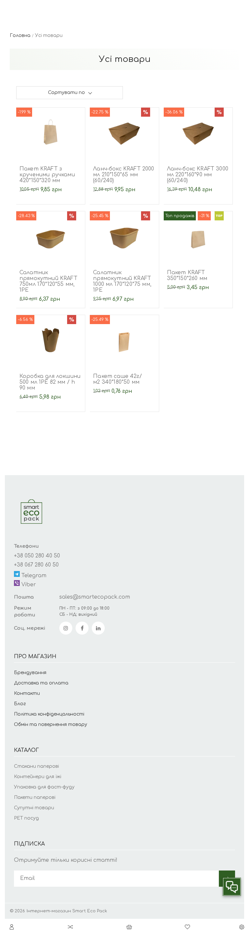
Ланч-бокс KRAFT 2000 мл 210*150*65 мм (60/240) (123, 174)
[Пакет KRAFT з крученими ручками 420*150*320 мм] (50, 132)
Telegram (33, 576)
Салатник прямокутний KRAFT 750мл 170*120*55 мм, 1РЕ (48, 281)
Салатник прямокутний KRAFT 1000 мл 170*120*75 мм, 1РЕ (122, 281)
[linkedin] (98, 628)
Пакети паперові (34, 797)
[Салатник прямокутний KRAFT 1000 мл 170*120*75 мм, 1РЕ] (124, 235)
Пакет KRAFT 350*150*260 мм (187, 275)
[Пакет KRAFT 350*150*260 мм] (198, 235)
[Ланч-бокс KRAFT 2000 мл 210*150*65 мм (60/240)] (124, 132)
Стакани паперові (36, 766)
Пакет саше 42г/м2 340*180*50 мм (117, 379)
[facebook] (82, 628)
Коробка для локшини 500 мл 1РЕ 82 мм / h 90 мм (49, 382)
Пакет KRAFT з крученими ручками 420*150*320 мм (47, 174)
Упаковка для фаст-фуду (44, 787)
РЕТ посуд (26, 818)
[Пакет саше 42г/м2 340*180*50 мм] (124, 339)
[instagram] (65, 628)
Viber (28, 585)
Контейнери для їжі (37, 776)
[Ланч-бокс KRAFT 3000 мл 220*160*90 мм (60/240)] (198, 132)
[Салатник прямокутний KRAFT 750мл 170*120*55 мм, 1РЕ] (50, 235)
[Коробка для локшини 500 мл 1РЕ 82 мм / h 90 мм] (50, 339)
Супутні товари (34, 807)
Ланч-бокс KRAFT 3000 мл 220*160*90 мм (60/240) (197, 174)
